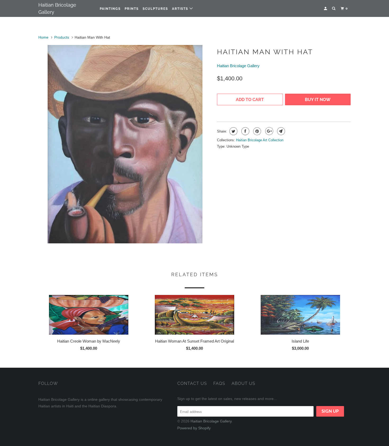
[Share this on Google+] (268, 131)
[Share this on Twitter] (232, 131)
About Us (243, 383)
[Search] (334, 8)
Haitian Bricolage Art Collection (259, 140)
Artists (180, 9)
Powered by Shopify (194, 428)
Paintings (110, 9)
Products (61, 37)
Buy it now (318, 99)
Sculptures (155, 9)
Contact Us (192, 383)
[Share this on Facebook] (244, 131)
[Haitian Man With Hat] (125, 144)
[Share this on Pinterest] (256, 131)
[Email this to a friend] (280, 131)
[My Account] (326, 8)
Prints (132, 9)
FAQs (219, 383)
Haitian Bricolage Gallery (57, 8)
